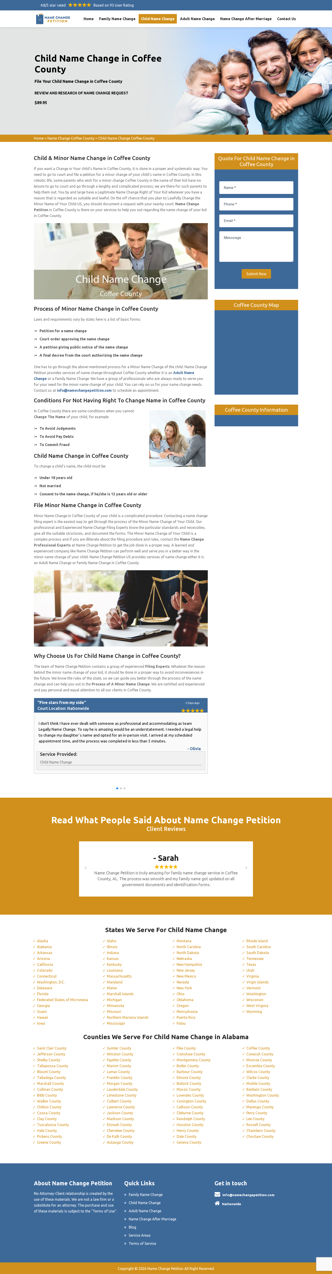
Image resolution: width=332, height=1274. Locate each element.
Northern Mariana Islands (128, 1017)
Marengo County (260, 1107)
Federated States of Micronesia (62, 1000)
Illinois (112, 947)
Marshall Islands (120, 994)
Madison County (120, 1119)
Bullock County (189, 1083)
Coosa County (48, 1113)
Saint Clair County (51, 1048)
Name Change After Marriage (246, 19)
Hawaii (42, 1017)
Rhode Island (257, 941)
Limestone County (121, 1095)
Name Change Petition (165, 1269)
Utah (250, 970)
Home (89, 19)
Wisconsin (254, 1000)
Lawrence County (121, 1107)
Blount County (49, 1072)
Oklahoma (185, 1000)
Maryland (114, 982)
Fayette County (119, 1060)
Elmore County (189, 1078)
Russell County (258, 1125)
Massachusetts (119, 976)
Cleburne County (190, 1113)
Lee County (255, 1119)
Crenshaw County (191, 1054)
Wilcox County (258, 1072)
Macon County (189, 1089)
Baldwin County (259, 1089)
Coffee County (258, 1048)
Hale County (47, 1130)
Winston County (120, 1054)
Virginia (252, 976)
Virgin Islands (257, 982)
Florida (43, 994)
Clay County (47, 1119)
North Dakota (188, 953)
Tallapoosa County (52, 1066)
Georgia (43, 1006)
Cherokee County (121, 1130)
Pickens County (49, 1136)
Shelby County (48, 1060)
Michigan (114, 1000)
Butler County (188, 1066)
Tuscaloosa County (53, 1125)
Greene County (49, 1142)
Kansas (113, 959)
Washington (256, 994)
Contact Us (286, 19)
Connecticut (47, 976)
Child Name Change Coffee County (126, 138)
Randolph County (191, 1119)
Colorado (45, 970)
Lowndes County (190, 1095)
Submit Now (256, 274)
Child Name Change (158, 19)
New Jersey (186, 970)
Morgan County (119, 1083)
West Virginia (257, 1006)
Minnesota (115, 1006)
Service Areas (140, 1235)
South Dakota (257, 953)
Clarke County (257, 1078)
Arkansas (44, 953)
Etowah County (119, 1125)
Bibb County (47, 1095)
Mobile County (258, 1083)
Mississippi (116, 1023)
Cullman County (50, 1089)
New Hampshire (189, 964)
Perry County (256, 1113)
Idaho (111, 941)
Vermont (253, 988)
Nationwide (231, 1204)
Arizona (43, 959)
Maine (112, 988)
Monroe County (259, 1060)
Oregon (183, 1006)
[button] (117, 788)
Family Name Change (117, 19)
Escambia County (260, 1066)
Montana (184, 941)
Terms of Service (142, 1243)
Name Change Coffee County (70, 138)
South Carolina (258, 947)
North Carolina (189, 947)
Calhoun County (190, 1107)
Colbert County (119, 1101)
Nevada (183, 982)
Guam (42, 1011)
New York (184, 988)
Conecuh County (259, 1054)
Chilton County (49, 1107)
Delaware (44, 988)
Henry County (188, 1130)
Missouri (114, 1011)
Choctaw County (260, 1136)
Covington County (191, 1101)
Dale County (186, 1136)
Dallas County (257, 1101)
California (45, 964)
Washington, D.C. (51, 982)
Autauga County (120, 1142)
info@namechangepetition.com (248, 1195)
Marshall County (50, 1083)
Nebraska (184, 959)
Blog (132, 1227)
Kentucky (114, 964)
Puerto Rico (186, 1017)
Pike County (186, 1048)
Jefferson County (51, 1054)
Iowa (41, 1023)
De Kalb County (119, 1136)
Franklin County (119, 1078)
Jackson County (120, 1113)
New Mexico (186, 976)
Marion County (119, 1066)
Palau (181, 1023)
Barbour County (190, 1072)
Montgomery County (193, 1060)
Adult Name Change (197, 19)
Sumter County (119, 1048)
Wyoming (254, 1011)
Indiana (113, 953)
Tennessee (255, 959)
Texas (251, 964)
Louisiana (115, 970)
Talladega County (51, 1078)
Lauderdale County (122, 1089)
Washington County (262, 1095)
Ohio (181, 994)
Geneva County (189, 1142)
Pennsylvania (187, 1011)
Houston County (190, 1125)
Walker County (49, 1101)
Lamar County (118, 1072)
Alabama (44, 947)
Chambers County (261, 1130)
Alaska (42, 941)
